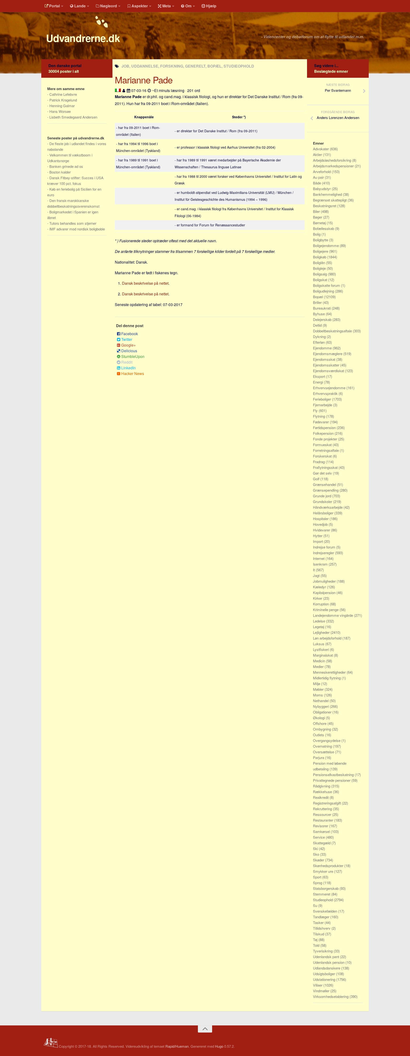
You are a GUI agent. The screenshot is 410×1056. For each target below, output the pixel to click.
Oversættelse (324, 751)
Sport (317, 876)
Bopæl (318, 296)
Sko (316, 854)
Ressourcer (322, 814)
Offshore (320, 723)
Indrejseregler (324, 552)
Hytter (318, 535)
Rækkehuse (323, 791)
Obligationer (322, 711)
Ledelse (319, 620)
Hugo (219, 1046)
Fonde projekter (325, 438)
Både (317, 182)
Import (318, 541)
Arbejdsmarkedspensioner (334, 165)
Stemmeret (322, 893)
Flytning (319, 416)
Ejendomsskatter (326, 364)
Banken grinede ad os (66, 166)
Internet (319, 558)
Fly (316, 410)
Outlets (319, 734)
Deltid (318, 325)
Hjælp (211, 6)
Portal (54, 6)
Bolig (317, 234)
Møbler (319, 689)
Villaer (318, 985)
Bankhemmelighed (328, 194)
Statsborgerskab (326, 888)
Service (319, 837)
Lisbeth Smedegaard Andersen (73, 116)
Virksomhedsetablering (331, 996)
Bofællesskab (324, 228)
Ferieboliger (322, 399)
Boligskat (320, 279)
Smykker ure (323, 871)
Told (316, 945)
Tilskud (319, 933)
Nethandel (321, 700)
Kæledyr (320, 586)
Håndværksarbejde (328, 507)
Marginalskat (323, 655)
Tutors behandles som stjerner (72, 223)
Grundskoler (323, 501)
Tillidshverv (322, 928)
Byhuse (319, 313)
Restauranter (323, 820)
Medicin (319, 660)
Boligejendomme (326, 245)
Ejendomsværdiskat (329, 370)
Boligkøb (320, 256)
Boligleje (320, 268)
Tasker (319, 922)
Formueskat (323, 444)
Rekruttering (323, 808)
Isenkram (321, 564)
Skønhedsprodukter (328, 865)
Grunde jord (322, 495)
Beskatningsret (325, 205)
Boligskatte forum (327, 285)
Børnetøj (320, 222)
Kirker (318, 598)
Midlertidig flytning (327, 677)
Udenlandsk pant (326, 956)
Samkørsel (322, 831)
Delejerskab (322, 319)
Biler (317, 211)
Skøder (319, 859)
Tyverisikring (323, 950)
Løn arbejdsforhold (327, 637)
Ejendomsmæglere (328, 353)
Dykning (320, 336)
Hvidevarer (322, 529)
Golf (316, 478)
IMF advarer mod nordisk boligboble (77, 228)
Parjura (319, 757)
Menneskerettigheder (330, 672)
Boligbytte (321, 239)
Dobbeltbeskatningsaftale (333, 330)
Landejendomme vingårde (333, 615)
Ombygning (322, 729)
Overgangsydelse (327, 740)
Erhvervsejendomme (329, 387)
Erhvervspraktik (326, 393)
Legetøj (319, 626)
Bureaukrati (322, 308)
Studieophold (323, 899)
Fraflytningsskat (326, 467)
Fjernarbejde (323, 404)
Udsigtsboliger (324, 973)
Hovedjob (321, 524)
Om (188, 6)
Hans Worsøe (60, 111)
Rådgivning (322, 785)
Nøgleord (108, 6)
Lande (80, 6)
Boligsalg (320, 273)
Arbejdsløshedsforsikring (332, 160)
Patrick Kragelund (63, 99)
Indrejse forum (324, 546)
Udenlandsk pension (329, 962)
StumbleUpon (132, 356)
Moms (318, 694)
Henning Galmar (62, 105)
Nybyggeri (321, 706)
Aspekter (139, 6)
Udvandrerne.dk (83, 38)
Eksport (319, 376)
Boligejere (321, 251)
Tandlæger (321, 916)
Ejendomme (323, 347)
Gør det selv (323, 473)
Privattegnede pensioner (332, 780)
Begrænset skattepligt (330, 199)
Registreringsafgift (327, 802)
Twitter (126, 339)
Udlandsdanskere (327, 967)
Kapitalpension (324, 592)
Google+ (128, 345)
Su (315, 905)
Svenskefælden (325, 911)
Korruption (321, 603)
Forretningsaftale (326, 450)
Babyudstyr (322, 188)
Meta (166, 6)
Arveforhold (322, 171)
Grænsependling (326, 490)
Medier (319, 666)
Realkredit (321, 797)
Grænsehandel (325, 484)
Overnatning (323, 746)
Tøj (315, 939)
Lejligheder (322, 632)
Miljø (317, 683)
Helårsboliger (323, 512)
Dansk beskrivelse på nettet (145, 283)
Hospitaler (321, 518)
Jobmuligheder (325, 581)
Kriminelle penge (326, 609)
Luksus (319, 643)
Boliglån (319, 262)
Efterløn (319, 342)
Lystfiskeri (321, 649)
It (314, 569)
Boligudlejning (324, 290)
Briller (318, 302)
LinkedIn (128, 367)
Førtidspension (325, 427)
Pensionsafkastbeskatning (334, 774)
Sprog (318, 882)
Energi (318, 381)
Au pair (319, 177)
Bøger (318, 217)
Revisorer (321, 825)
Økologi (319, 717)
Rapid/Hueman (177, 1046)
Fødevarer (321, 421)
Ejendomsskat (324, 359)
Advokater (321, 148)
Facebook (129, 333)
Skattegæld (322, 842)
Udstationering (324, 979)
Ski (316, 848)
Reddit (126, 362)
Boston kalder (60, 171)
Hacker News (132, 373)
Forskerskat (323, 455)
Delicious (129, 350)
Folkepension (324, 433)
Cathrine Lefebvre (63, 94)
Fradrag (319, 461)
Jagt (317, 575)
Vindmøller (321, 990)
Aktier (318, 154)
